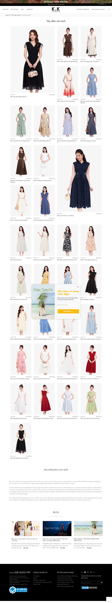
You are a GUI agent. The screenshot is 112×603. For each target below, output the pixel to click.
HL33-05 (12, 416)
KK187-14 (83, 297)
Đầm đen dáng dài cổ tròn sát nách (19, 458)
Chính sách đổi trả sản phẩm (64, 578)
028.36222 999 (22, 572)
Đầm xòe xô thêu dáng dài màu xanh (43, 339)
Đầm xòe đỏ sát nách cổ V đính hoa (89, 378)
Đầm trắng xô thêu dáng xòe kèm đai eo (67, 378)
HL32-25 (59, 416)
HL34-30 (36, 138)
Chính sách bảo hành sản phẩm (65, 580)
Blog (22, 9)
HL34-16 (59, 337)
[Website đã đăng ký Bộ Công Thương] (18, 589)
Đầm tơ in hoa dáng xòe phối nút (89, 259)
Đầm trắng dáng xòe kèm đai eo (18, 418)
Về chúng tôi (36, 576)
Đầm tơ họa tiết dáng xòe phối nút (42, 140)
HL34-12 (83, 377)
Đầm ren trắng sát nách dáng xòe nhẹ (66, 339)
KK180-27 (60, 257)
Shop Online (14, 9)
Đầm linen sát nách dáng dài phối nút (43, 259)
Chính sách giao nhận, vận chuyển (65, 582)
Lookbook (29, 9)
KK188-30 (60, 138)
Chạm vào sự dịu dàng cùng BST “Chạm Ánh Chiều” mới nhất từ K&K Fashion (54, 539)
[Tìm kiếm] (109, 9)
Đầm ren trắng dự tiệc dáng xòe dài (42, 180)
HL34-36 (12, 138)
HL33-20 (36, 377)
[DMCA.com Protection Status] (89, 587)
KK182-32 (60, 377)
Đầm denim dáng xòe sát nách (88, 140)
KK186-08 (36, 218)
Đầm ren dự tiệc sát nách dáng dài (19, 220)
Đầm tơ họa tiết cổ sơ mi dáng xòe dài (20, 140)
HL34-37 (59, 213)
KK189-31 (83, 59)
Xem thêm (24, 547)
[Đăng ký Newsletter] (101, 582)
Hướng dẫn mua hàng (98, 9)
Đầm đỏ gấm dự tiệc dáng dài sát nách (43, 418)
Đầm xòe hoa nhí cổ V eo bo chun (18, 299)
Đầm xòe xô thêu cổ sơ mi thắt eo (65, 215)
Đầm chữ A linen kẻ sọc (16, 259)
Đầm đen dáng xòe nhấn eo (87, 299)
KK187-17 (36, 257)
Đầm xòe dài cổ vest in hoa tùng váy (66, 101)
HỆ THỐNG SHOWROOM (82, 9)
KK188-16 (36, 178)
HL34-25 (83, 257)
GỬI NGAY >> (68, 311)
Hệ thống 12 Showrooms (39, 580)
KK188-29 (83, 138)
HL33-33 (83, 337)
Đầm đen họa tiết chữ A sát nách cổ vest (67, 259)
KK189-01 (60, 99)
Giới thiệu (5, 9)
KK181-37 (13, 456)
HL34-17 (36, 337)
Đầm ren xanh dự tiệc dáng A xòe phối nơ (91, 339)
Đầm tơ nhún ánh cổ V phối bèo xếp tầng (20, 339)
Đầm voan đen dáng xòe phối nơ (18, 96)
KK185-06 (36, 416)
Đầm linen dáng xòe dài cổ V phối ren (90, 61)
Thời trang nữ (36, 582)
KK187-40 (13, 218)
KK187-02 (13, 337)
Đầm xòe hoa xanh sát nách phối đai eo (67, 418)
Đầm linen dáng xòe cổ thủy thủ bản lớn (43, 220)
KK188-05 (83, 99)
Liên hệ (35, 578)
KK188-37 (13, 178)
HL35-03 (12, 94)
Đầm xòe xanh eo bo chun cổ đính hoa (90, 418)
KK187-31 (13, 257)
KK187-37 (13, 297)
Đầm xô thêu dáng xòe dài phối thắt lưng (67, 61)
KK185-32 (13, 377)
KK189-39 (60, 59)
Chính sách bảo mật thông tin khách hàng (67, 576)
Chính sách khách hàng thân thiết (65, 586)
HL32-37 (83, 416)
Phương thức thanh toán (63, 584)
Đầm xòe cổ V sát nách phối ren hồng (19, 378)
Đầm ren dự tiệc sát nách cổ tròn (42, 378)
